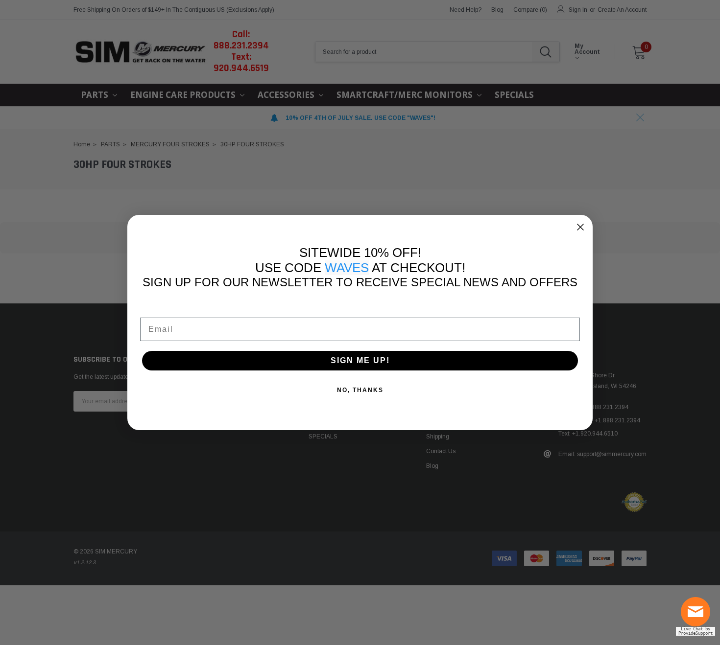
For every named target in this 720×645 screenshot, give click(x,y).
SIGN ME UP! (360, 360)
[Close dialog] (580, 227)
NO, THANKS (360, 390)
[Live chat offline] (698, 615)
